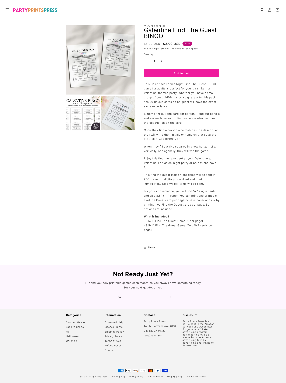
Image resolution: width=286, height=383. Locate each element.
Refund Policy (113, 345)
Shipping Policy (114, 331)
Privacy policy (136, 376)
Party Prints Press (98, 377)
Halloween (72, 336)
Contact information (196, 376)
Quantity (148, 54)
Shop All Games (76, 323)
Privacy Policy (113, 336)
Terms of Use (113, 341)
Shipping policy (174, 376)
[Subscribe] (170, 297)
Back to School (75, 327)
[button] (7, 10)
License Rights (114, 327)
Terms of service (155, 376)
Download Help (114, 323)
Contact (110, 350)
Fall (68, 331)
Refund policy (118, 376)
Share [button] (151, 247)
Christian (71, 341)
